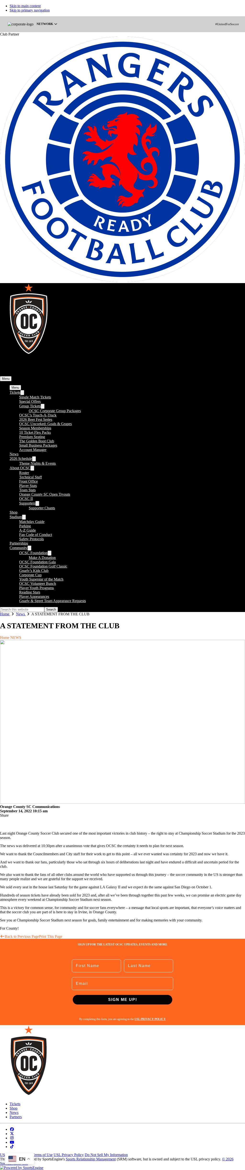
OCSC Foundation (33, 553)
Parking (25, 526)
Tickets (15, 392)
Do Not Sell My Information (106, 1155)
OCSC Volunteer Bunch (37, 584)
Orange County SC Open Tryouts (44, 494)
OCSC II (26, 499)
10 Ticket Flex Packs (35, 432)
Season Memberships (35, 428)
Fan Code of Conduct (35, 535)
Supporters (27, 503)
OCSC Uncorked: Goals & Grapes (45, 424)
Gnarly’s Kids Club (34, 571)
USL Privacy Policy (69, 1155)
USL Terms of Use (38, 1155)
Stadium (16, 517)
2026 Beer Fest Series (35, 419)
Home (4, 637)
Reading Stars (29, 592)
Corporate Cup (30, 575)
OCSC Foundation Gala (37, 562)
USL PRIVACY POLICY (150, 1019)
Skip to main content (25, 6)
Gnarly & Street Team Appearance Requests (52, 601)
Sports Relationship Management (91, 1159)
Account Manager (32, 450)
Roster (24, 473)
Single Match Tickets (35, 397)
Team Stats (27, 490)
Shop (13, 512)
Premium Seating (32, 437)
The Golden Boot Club (36, 441)
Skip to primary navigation (30, 10)
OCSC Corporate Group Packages (55, 411)
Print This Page (50, 936)
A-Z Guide (27, 530)
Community (19, 548)
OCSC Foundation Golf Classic (43, 566)
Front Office (28, 481)
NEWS (15, 637)
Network (45, 24)
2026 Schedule (21, 459)
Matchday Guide (32, 522)
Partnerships (19, 543)
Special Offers (30, 401)
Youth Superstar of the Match (41, 579)
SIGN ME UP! (122, 1000)
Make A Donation (42, 558)
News (14, 454)
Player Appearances (34, 596)
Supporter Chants (42, 508)
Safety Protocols (31, 539)
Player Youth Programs (36, 588)
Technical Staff (30, 477)
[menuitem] (8, 614)
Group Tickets (30, 406)
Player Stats (28, 486)
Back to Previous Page (22, 936)
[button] (5, 378)
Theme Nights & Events (37, 463)
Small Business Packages (38, 445)
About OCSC (20, 468)
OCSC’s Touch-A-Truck (37, 415)
